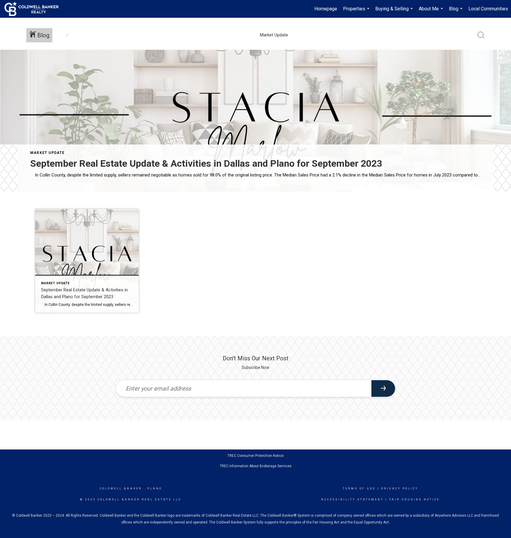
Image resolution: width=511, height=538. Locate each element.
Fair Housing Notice (414, 499)
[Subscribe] (383, 388)
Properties (357, 12)
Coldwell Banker (121, 488)
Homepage (325, 9)
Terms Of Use (359, 488)
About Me (431, 12)
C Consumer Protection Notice (259, 456)
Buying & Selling (394, 12)
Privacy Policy (399, 488)
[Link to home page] (34, 9)
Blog (456, 12)
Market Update (47, 153)
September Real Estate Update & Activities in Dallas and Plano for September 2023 (206, 163)
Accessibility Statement (352, 499)
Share (501, 208)
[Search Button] (481, 35)
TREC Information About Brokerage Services (256, 466)
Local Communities (488, 9)
